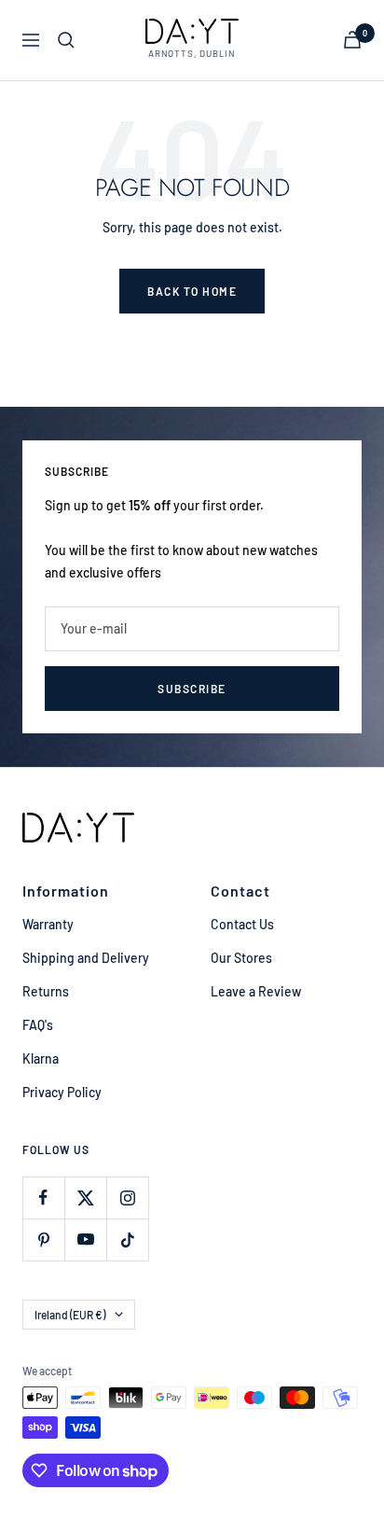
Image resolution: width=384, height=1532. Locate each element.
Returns (45, 991)
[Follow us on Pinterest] (43, 1239)
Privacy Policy (62, 1092)
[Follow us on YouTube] (85, 1239)
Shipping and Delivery (85, 958)
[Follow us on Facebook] (43, 1198)
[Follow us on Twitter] (85, 1198)
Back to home (192, 291)
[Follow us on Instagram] (127, 1198)
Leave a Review (256, 991)
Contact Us (242, 924)
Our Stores (241, 958)
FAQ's (37, 1025)
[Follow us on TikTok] (127, 1239)
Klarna (40, 1058)
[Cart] (352, 40)
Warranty (48, 924)
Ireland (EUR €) (69, 1314)
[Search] (66, 40)
